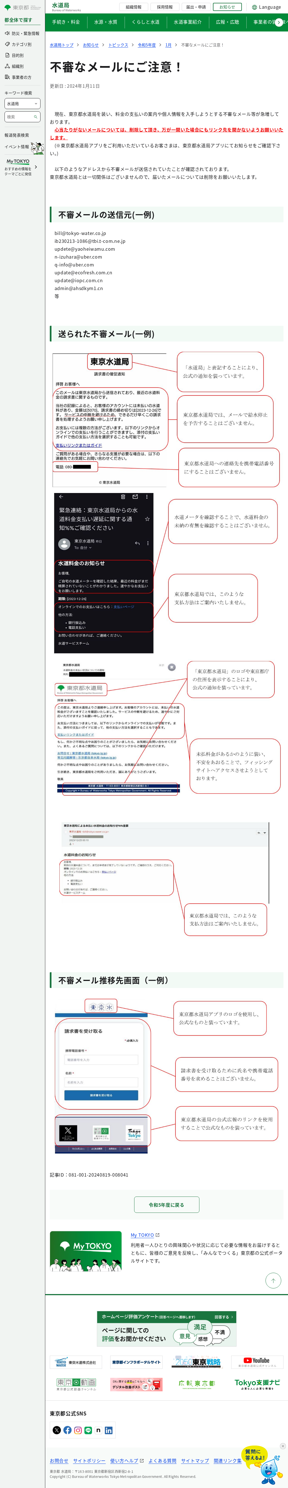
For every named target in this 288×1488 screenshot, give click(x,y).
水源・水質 (106, 21)
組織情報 (133, 7)
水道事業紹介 (188, 21)
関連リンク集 (228, 1460)
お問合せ (59, 1460)
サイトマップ (195, 1460)
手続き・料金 (66, 21)
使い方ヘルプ (124, 1460)
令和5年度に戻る (166, 1204)
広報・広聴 (227, 21)
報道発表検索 (16, 135)
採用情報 (165, 7)
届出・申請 (196, 7)
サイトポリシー (89, 1460)
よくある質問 (162, 1460)
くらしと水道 (146, 21)
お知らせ (227, 7)
